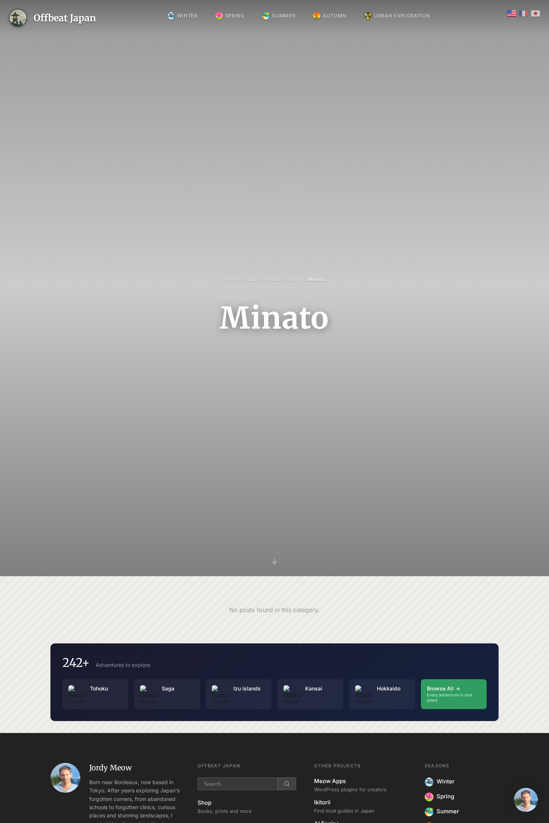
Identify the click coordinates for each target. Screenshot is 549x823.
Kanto (273, 279)
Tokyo (294, 279)
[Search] (286, 783)
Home (231, 279)
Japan (252, 279)
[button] (526, 800)
